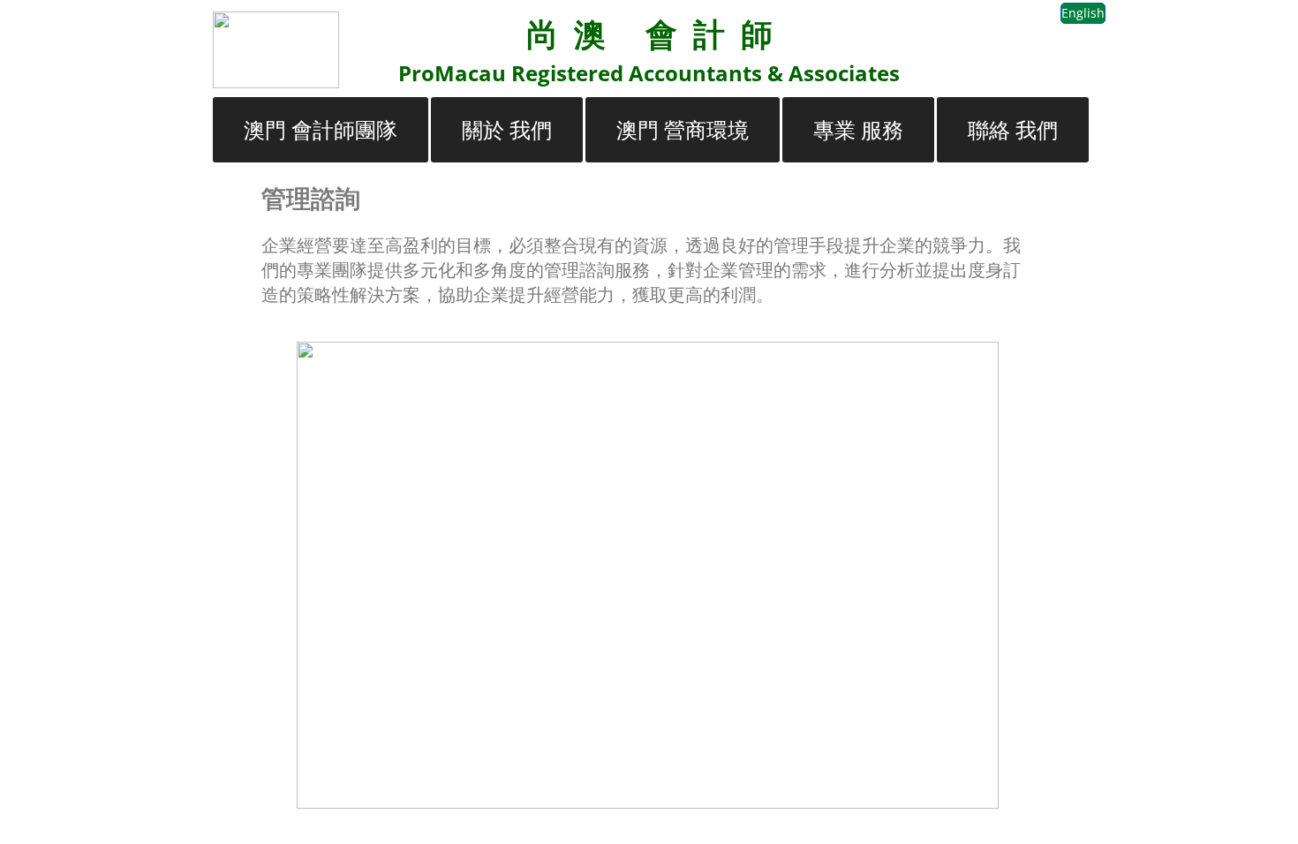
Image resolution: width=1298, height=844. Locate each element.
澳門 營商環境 (682, 129)
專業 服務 (858, 129)
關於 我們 (507, 129)
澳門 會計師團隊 (320, 129)
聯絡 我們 (1013, 129)
